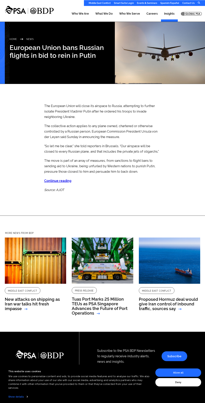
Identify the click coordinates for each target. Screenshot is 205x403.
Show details (16, 396)
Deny (178, 382)
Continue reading (57, 181)
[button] (80, 14)
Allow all (178, 372)
